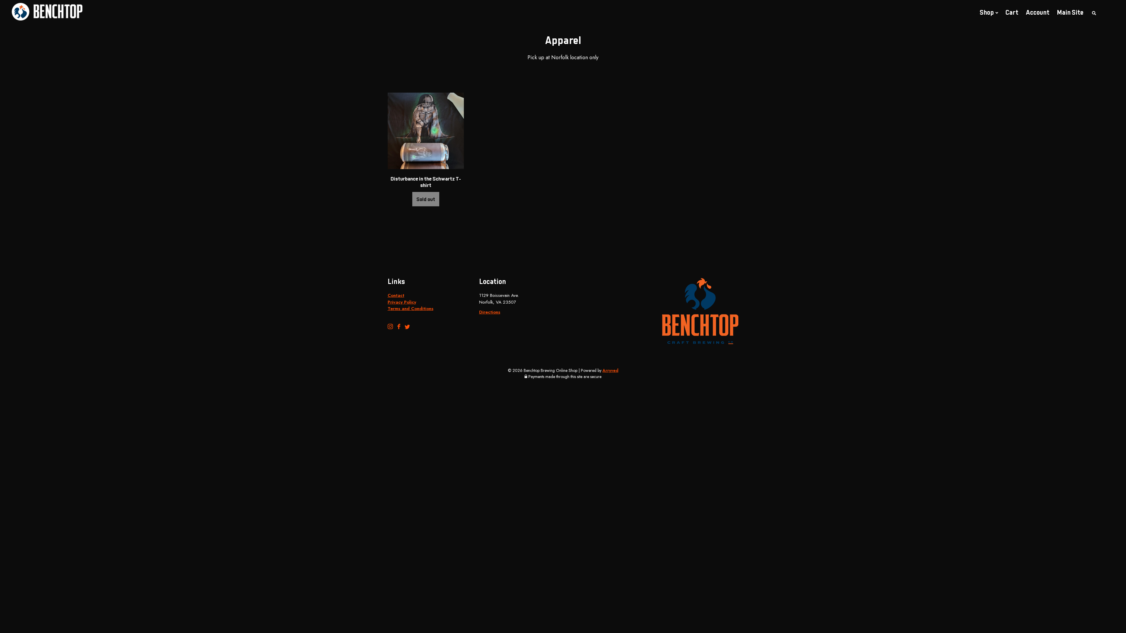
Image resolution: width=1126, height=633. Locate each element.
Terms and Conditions (410, 308)
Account (1037, 13)
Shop (987, 13)
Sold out (425, 200)
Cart (1011, 13)
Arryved (610, 370)
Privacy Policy (402, 302)
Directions (489, 312)
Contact (396, 295)
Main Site (1070, 13)
